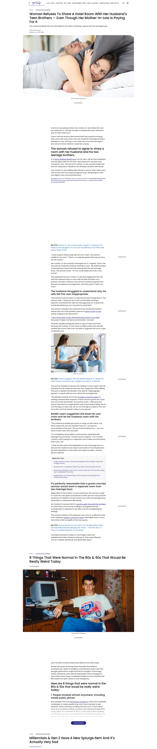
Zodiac (52, 3)
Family (69, 3)
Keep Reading (78, 723)
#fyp (59, 180)
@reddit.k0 (54, 178)
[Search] (123, 3)
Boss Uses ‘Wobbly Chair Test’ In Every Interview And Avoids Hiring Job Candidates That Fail (79, 471)
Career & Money (104, 3)
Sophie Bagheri (34, 566)
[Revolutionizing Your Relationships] (36, 3)
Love (48, 3)
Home (31, 10)
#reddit (99, 178)
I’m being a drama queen (88, 397)
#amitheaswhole (75, 180)
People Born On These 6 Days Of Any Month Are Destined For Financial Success (77, 476)
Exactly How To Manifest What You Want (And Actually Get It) (77, 467)
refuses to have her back (73, 517)
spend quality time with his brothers (91, 504)
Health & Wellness (92, 3)
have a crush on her (93, 311)
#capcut (84, 180)
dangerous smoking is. (79, 702)
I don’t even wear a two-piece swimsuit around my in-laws (76, 317)
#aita (104, 178)
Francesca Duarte (35, 30)
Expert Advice (114, 3)
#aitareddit (54, 180)
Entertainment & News (79, 3)
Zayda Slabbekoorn (35, 747)
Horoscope (59, 3)
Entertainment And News (43, 10)
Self (65, 3)
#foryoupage (66, 180)
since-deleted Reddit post (65, 159)
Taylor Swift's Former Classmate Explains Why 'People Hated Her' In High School (78, 462)
